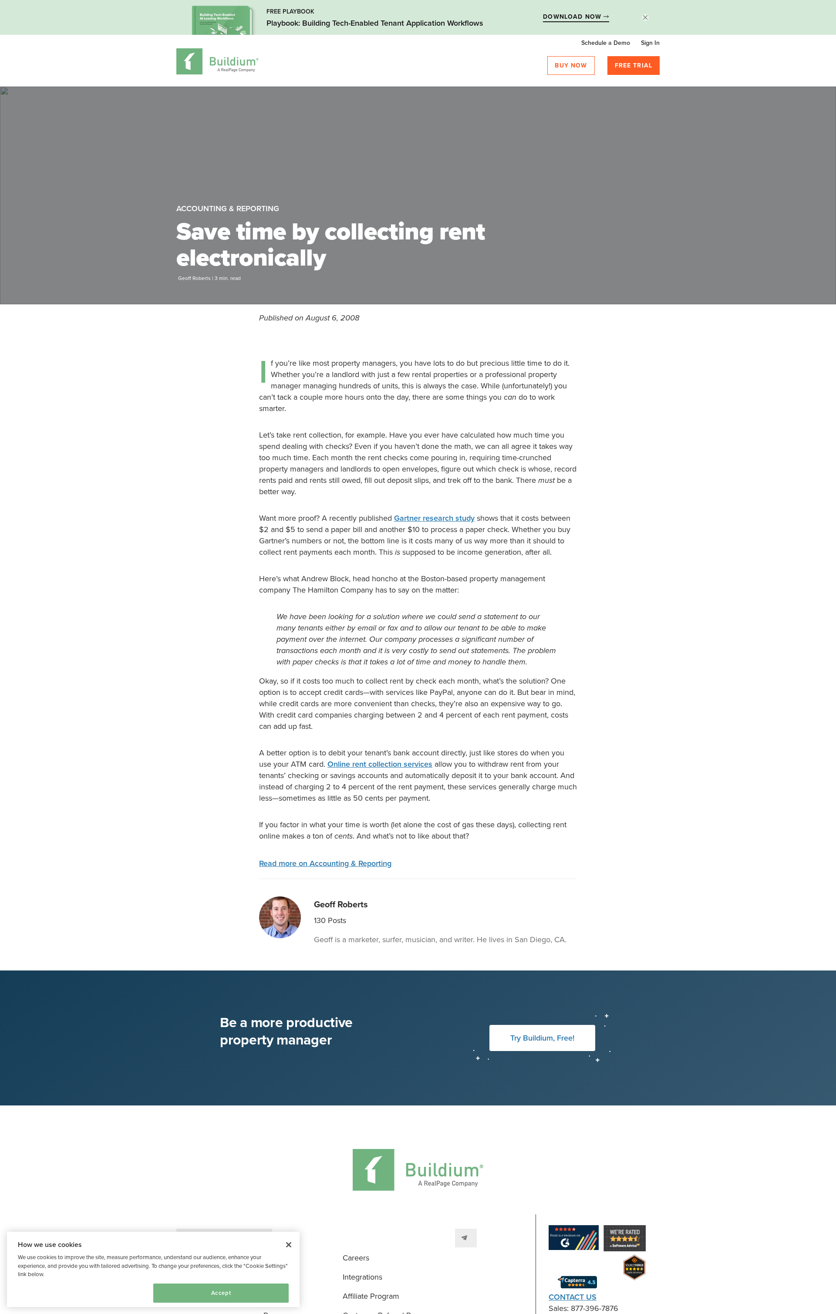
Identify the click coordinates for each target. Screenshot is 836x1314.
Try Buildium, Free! (542, 1038)
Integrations (362, 1277)
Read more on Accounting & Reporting (325, 863)
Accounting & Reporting (227, 208)
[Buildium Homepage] (217, 62)
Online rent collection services (379, 764)
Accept (221, 1293)
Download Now (573, 16)
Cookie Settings (44, 1292)
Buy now (571, 65)
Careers (356, 1258)
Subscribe (466, 1238)
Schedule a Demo (605, 43)
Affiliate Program (371, 1296)
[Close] (288, 1244)
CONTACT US (573, 1297)
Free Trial (634, 65)
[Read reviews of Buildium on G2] (574, 1239)
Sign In (650, 43)
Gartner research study (434, 518)
